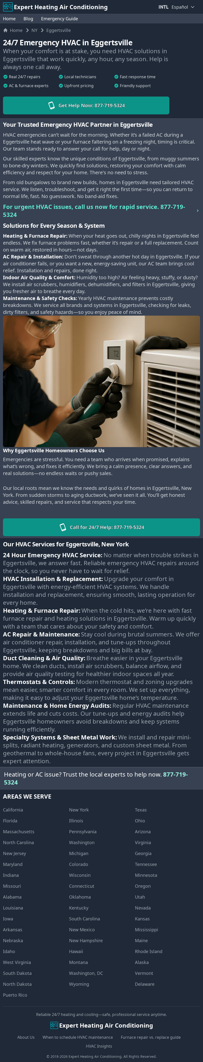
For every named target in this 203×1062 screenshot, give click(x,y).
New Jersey (14, 853)
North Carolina (18, 842)
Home (9, 19)
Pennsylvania (83, 831)
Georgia (143, 853)
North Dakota (17, 984)
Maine (141, 940)
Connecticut (81, 886)
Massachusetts (18, 831)
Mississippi (146, 930)
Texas (141, 810)
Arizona (143, 831)
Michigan (78, 853)
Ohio (140, 821)
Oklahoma (80, 897)
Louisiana (13, 908)
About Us (26, 1037)
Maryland (13, 864)
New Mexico (82, 930)
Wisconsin (80, 875)
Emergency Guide (59, 19)
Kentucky (78, 908)
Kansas (142, 919)
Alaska (142, 962)
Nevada (143, 908)
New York (79, 810)
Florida (10, 821)
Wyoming (79, 984)
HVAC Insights (99, 1046)
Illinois (76, 821)
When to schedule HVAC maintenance (78, 1037)
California (13, 810)
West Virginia (17, 962)
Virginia (143, 842)
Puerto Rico (15, 995)
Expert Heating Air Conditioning (95, 1056)
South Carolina (84, 919)
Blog (28, 19)
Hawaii (76, 951)
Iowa (8, 919)
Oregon (143, 886)
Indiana (11, 875)
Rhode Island (148, 951)
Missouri (12, 886)
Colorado (78, 864)
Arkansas (12, 930)
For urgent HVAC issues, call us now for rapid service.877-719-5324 (94, 211)
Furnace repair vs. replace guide (151, 1037)
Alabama (12, 897)
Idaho (9, 951)
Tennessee (146, 864)
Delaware (144, 984)
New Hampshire (86, 940)
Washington (82, 842)
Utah (140, 897)
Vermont (144, 973)
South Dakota (17, 973)
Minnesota (146, 875)
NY (34, 30)
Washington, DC (86, 973)
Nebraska (13, 940)
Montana (78, 962)
